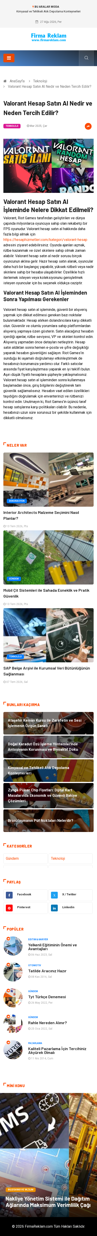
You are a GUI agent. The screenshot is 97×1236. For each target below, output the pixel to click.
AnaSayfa (17, 81)
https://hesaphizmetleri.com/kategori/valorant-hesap (45, 240)
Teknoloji (40, 81)
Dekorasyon (17, 501)
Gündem (14, 579)
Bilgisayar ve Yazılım (20, 1189)
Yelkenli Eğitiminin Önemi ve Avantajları (52, 946)
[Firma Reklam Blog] (48, 37)
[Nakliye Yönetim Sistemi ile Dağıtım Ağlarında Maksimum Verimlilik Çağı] (48, 1155)
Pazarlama (35, 1043)
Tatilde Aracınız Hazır (47, 970)
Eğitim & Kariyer (38, 939)
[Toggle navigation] (8, 58)
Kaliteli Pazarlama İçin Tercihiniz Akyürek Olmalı (57, 1050)
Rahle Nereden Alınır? (47, 1022)
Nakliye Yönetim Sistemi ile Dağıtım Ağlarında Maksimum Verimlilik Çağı (48, 1201)
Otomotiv (34, 965)
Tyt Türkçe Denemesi (47, 996)
